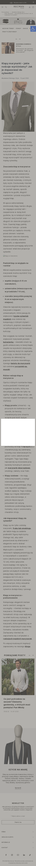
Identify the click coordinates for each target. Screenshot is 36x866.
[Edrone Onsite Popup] (18, 433)
